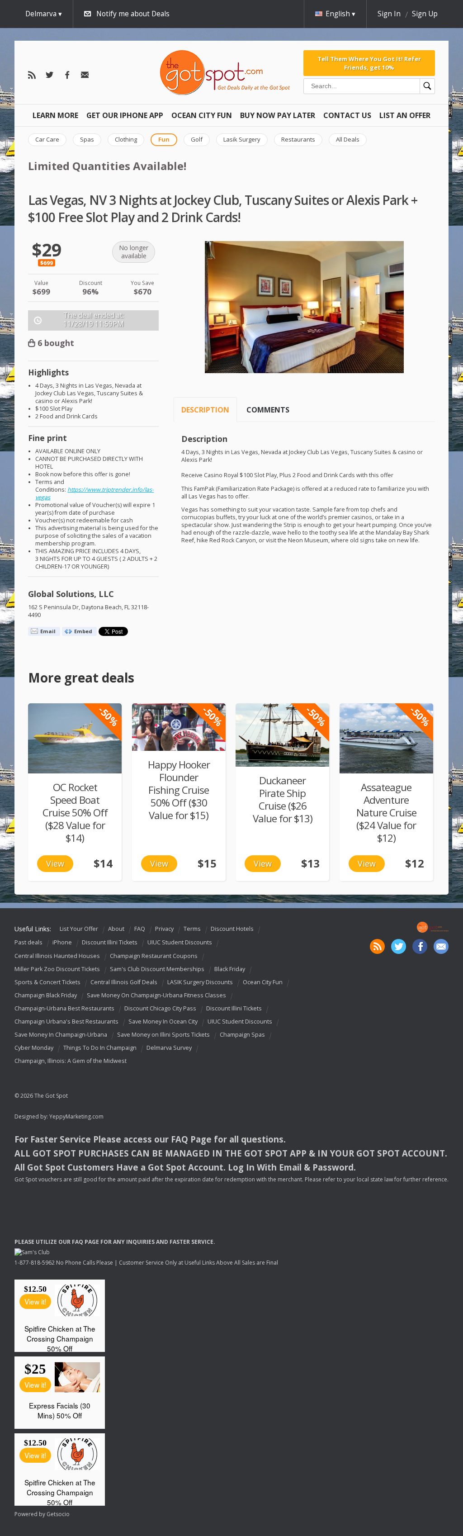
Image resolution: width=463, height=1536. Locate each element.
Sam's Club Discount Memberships (157, 969)
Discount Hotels (232, 929)
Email (48, 631)
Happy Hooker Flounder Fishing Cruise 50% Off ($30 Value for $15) (179, 790)
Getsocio (58, 1514)
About (116, 929)
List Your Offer (79, 929)
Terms (192, 929)
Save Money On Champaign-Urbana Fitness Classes (156, 995)
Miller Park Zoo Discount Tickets (57, 969)
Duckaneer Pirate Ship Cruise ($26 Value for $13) (282, 799)
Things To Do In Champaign (100, 1048)
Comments (267, 410)
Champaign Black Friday (45, 995)
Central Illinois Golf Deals (123, 982)
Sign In (389, 14)
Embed (83, 631)
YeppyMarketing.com (76, 1116)
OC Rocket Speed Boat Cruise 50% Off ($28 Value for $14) (75, 812)
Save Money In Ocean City (163, 1021)
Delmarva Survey (169, 1048)
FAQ (139, 929)
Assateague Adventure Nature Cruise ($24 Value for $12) (386, 812)
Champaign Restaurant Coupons (154, 956)
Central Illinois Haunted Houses (57, 956)
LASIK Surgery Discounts (200, 982)
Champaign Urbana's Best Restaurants (66, 1021)
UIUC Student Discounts (179, 943)
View (55, 863)
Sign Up (425, 14)
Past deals (28, 943)
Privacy (164, 929)
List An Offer (404, 115)
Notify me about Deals (133, 14)
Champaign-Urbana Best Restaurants (64, 1008)
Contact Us (347, 115)
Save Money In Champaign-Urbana (60, 1034)
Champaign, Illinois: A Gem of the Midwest (70, 1061)
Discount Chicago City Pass (160, 1008)
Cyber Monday (33, 1048)
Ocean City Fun (201, 115)
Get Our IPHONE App (124, 115)
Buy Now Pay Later (277, 115)
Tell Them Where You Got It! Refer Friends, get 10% (369, 63)
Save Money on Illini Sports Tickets (163, 1034)
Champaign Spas (242, 1034)
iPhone (62, 943)
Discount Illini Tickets (109, 943)
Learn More (55, 115)
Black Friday (229, 969)
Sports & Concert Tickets (47, 982)
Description (205, 410)
